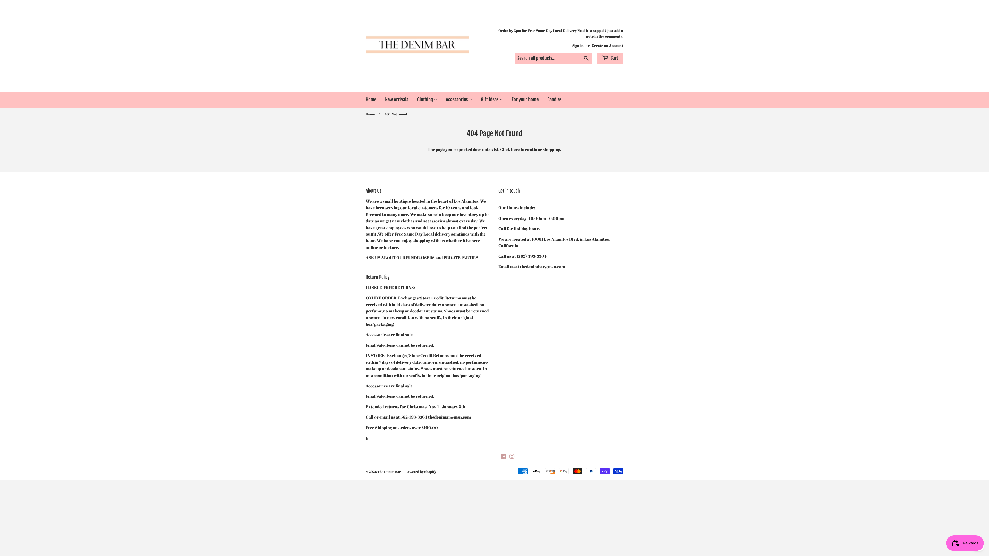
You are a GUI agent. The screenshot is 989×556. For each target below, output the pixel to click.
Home (371, 100)
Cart (614, 58)
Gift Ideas (490, 100)
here (515, 149)
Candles (554, 100)
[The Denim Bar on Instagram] (512, 457)
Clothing (425, 100)
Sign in (578, 45)
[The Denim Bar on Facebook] (503, 457)
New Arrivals (396, 100)
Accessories (457, 100)
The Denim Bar (389, 471)
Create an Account (607, 45)
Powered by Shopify (420, 471)
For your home (525, 100)
